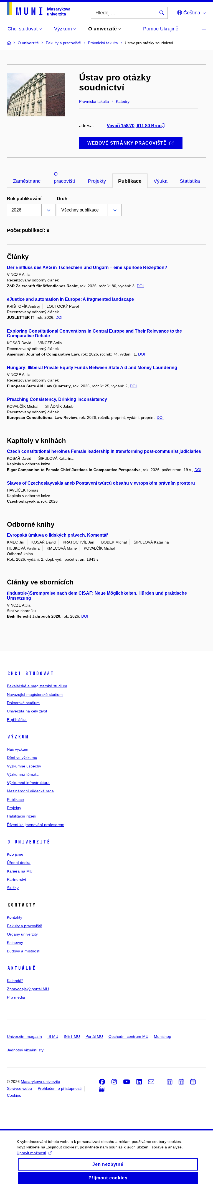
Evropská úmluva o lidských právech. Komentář (57, 535)
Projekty (14, 808)
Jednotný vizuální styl (25, 1050)
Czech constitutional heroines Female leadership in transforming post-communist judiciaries (104, 451)
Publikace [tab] (129, 181)
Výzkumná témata (23, 774)
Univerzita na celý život (27, 711)
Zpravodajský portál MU (28, 989)
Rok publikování (24, 198)
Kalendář (15, 980)
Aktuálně (21, 968)
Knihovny (15, 942)
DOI (140, 286)
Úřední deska (19, 862)
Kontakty (14, 917)
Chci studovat (30, 673)
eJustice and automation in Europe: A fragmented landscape (70, 299)
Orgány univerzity (22, 934)
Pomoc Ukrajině (160, 29)
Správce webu (19, 1088)
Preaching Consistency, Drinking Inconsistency (57, 399)
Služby (13, 888)
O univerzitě (28, 842)
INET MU (72, 1036)
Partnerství (16, 879)
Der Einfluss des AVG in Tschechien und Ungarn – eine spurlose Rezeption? (87, 267)
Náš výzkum (17, 749)
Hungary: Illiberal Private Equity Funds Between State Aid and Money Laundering (92, 367)
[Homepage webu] (38, 8)
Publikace (15, 799)
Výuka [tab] (161, 181)
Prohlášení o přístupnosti (60, 1088)
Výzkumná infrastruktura (28, 782)
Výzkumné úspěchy (24, 766)
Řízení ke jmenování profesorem (35, 824)
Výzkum (18, 737)
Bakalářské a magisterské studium (37, 686)
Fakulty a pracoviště (24, 926)
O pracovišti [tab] (64, 177)
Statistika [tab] (190, 181)
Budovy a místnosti (23, 951)
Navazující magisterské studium (35, 694)
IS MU (52, 1036)
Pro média (16, 997)
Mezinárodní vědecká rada (30, 791)
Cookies (14, 1095)
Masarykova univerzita (40, 1081)
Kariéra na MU (19, 871)
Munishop (162, 1036)
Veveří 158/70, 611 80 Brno (134, 125)
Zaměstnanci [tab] (27, 181)
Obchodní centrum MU (128, 1036)
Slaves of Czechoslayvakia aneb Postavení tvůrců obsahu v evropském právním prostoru (101, 483)
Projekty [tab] (97, 181)
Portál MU (94, 1036)
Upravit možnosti (31, 1153)
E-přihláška (17, 719)
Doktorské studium (23, 703)
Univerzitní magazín (24, 1036)
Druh (62, 198)
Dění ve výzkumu (22, 757)
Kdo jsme (15, 854)
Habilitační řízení (21, 816)
